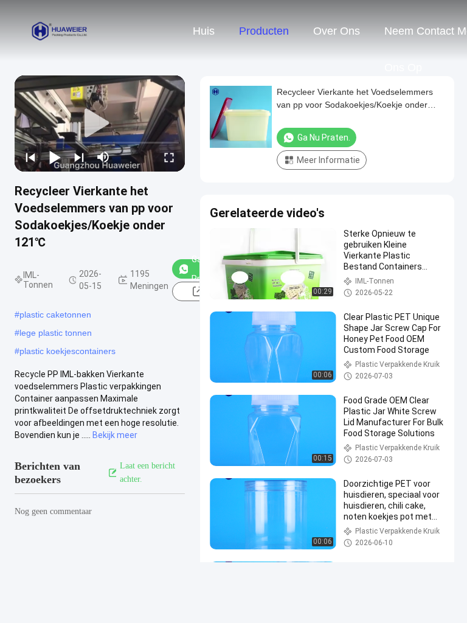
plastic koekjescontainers (67, 351)
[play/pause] (55, 157)
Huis (204, 31)
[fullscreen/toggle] (169, 157)
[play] (100, 123)
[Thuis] (59, 30)
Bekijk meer (114, 435)
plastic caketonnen (55, 314)
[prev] (30, 157)
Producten (264, 31)
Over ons (336, 31)
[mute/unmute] (103, 157)
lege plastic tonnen (55, 333)
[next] (79, 157)
